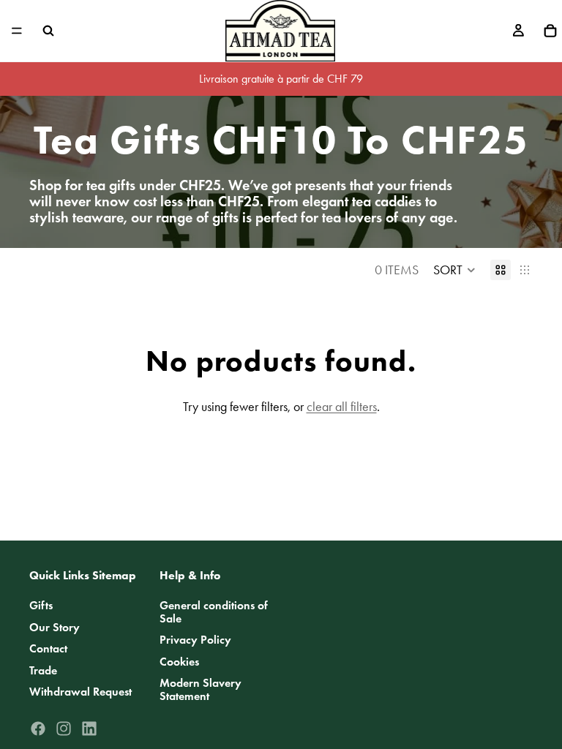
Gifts (41, 605)
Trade (43, 670)
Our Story (54, 627)
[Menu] (17, 31)
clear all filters (342, 407)
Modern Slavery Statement (200, 690)
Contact (48, 649)
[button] (454, 270)
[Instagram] (63, 728)
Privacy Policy (195, 640)
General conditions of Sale (214, 611)
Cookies (179, 662)
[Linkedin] (89, 728)
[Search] (48, 31)
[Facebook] (38, 728)
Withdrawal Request (80, 692)
